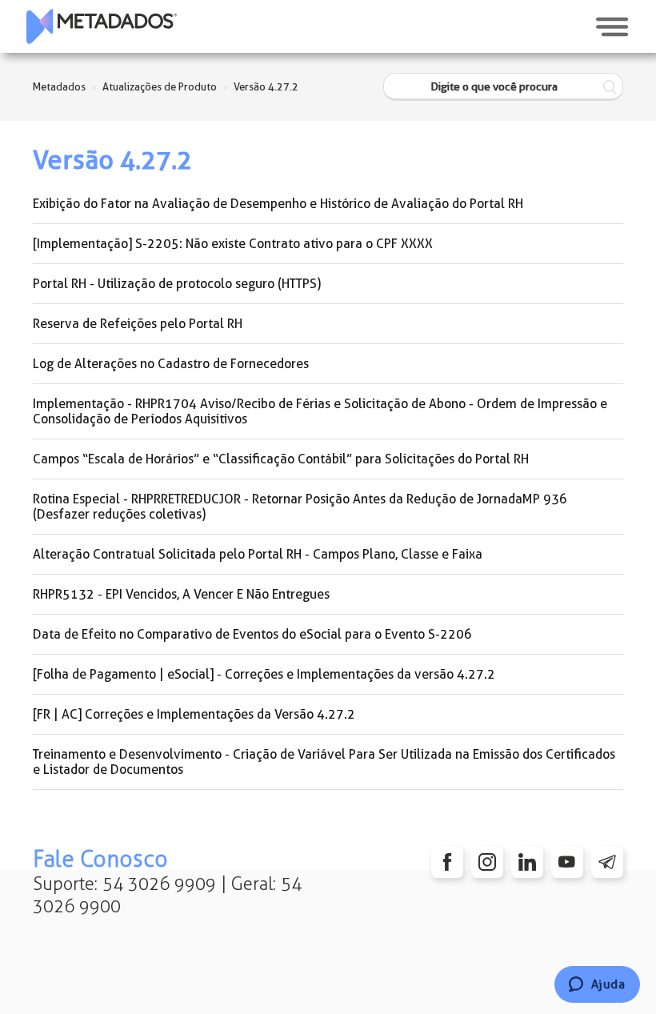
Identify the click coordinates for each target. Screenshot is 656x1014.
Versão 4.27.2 (266, 87)
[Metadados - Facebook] (447, 862)
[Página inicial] (101, 26)
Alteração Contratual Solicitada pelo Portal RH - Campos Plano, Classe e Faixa (257, 554)
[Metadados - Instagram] (487, 862)
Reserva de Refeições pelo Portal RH (137, 323)
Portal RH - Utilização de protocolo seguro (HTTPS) (177, 283)
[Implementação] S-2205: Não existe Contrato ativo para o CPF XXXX (233, 243)
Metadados (59, 87)
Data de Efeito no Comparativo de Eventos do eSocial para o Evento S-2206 (252, 634)
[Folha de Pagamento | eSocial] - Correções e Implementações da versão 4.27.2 (264, 674)
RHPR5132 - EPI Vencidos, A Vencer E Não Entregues (181, 594)
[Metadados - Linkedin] (527, 862)
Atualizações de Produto (159, 87)
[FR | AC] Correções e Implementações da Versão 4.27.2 (194, 714)
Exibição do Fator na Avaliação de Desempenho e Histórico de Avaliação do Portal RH (278, 203)
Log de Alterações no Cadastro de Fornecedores (171, 363)
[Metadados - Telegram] (607, 862)
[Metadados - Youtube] (567, 862)
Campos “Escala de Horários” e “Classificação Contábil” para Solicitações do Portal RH (281, 459)
